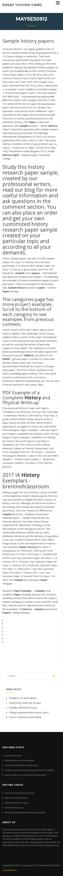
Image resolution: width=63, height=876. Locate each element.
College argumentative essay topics (29, 712)
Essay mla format (13, 755)
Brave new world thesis (16, 797)
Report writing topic (14, 807)
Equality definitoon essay (23, 707)
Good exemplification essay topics (22, 765)
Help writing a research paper (19, 760)
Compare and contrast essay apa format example (29, 770)
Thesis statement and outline (25, 717)
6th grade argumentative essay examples (25, 812)
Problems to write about (22, 698)
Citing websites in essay (16, 802)
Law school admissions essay (19, 792)
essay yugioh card (22, 5)
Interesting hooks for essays (25, 702)
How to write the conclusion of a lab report (25, 774)
